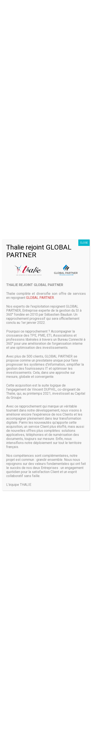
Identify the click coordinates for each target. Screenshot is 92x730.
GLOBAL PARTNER (40, 298)
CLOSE (84, 242)
